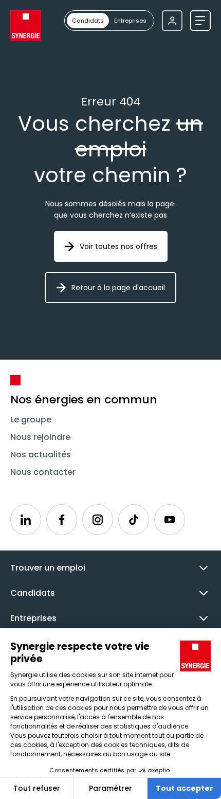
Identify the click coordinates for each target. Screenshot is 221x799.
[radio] (88, 20)
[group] (109, 20)
